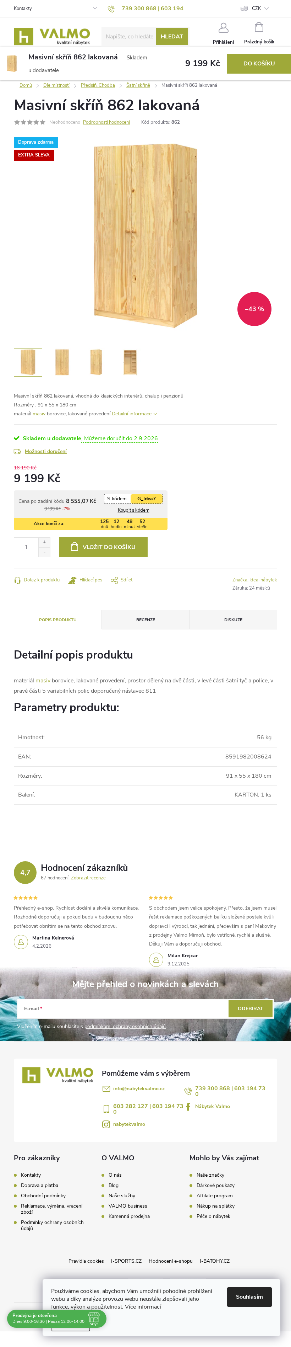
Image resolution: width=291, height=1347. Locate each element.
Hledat (172, 37)
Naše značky (210, 1175)
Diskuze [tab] (233, 620)
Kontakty (23, 8)
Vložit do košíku (109, 547)
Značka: (254, 580)
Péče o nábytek (213, 1216)
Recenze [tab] (145, 620)
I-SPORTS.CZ (126, 1261)
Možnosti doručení (46, 451)
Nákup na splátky (216, 1206)
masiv (39, 413)
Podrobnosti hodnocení (106, 122)
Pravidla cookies (86, 1261)
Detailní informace (132, 413)
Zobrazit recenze (88, 878)
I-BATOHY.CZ (215, 1261)
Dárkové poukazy (216, 1185)
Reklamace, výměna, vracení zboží (51, 1209)
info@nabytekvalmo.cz (139, 1088)
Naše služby (122, 1196)
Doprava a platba (39, 1185)
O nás (115, 1175)
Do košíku (259, 64)
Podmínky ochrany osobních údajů (52, 1225)
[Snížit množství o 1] (44, 552)
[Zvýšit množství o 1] (44, 542)
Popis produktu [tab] (58, 620)
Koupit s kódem (133, 510)
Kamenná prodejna (129, 1216)
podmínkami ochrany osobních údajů (125, 1026)
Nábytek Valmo (212, 1106)
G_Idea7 (146, 498)
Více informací (143, 1307)
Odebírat (250, 1008)
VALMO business (128, 1206)
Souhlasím (249, 1297)
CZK (256, 8)
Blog (114, 1185)
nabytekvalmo (129, 1124)
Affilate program (215, 1196)
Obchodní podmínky (43, 1195)
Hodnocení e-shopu (171, 1261)
